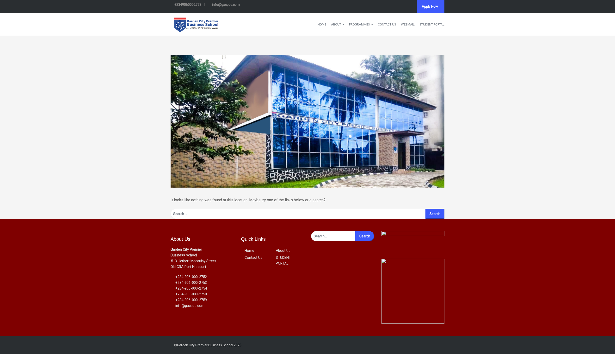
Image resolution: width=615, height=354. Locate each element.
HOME (322, 24)
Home (249, 250)
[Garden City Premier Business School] (196, 24)
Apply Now (430, 6)
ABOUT (336, 24)
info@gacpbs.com (225, 4)
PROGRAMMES (360, 24)
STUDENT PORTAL (431, 24)
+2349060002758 (187, 4)
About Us (283, 250)
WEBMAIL (408, 24)
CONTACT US (387, 24)
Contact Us (253, 257)
